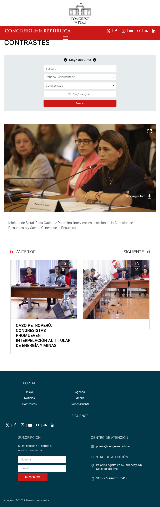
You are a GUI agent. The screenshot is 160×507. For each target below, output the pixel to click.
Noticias (29, 398)
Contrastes (29, 404)
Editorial (80, 398)
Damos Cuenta (80, 404)
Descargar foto (135, 196)
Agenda (80, 392)
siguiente (134, 251)
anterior (25, 251)
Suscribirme (32, 477)
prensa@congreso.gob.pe (113, 446)
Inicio (29, 392)
